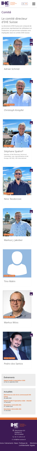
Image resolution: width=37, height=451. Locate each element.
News (16, 443)
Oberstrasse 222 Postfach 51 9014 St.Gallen (20, 432)
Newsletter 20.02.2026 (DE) (12, 409)
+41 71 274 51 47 (19, 437)
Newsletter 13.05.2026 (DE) (12, 405)
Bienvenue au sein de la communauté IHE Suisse (17, 395)
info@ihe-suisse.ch (20, 439)
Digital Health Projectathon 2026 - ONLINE (17, 401)
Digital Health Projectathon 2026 (14, 380)
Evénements (9, 443)
